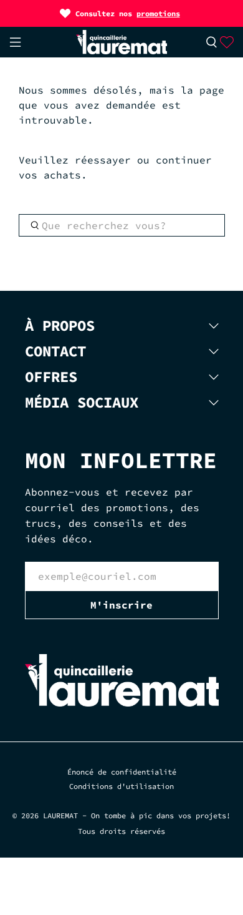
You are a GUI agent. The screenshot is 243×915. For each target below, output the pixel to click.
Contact (55, 351)
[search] (122, 225)
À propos (60, 325)
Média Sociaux (81, 402)
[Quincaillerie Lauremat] (121, 42)
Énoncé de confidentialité (121, 771)
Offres (51, 376)
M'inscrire (121, 605)
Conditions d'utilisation (121, 786)
